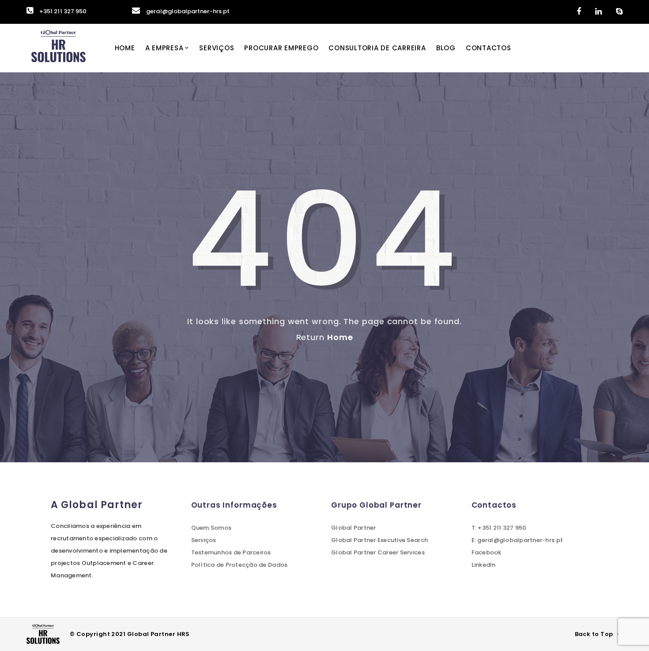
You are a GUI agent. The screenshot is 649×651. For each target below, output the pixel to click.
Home (125, 47)
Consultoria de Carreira (377, 47)
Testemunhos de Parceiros (231, 552)
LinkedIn (484, 565)
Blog (446, 47)
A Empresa (164, 47)
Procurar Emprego (281, 47)
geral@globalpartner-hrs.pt (188, 11)
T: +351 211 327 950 (499, 528)
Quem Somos (211, 528)
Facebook (487, 552)
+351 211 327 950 (63, 11)
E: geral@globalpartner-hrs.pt (517, 540)
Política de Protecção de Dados (239, 565)
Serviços (216, 47)
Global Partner (353, 528)
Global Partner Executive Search (379, 540)
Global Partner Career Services (378, 552)
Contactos (488, 47)
